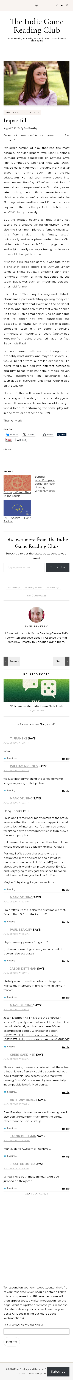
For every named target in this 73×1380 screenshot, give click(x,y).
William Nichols (24, 766)
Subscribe (57, 567)
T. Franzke (18, 738)
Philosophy (53, 587)
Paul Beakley (30, 128)
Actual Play (14, 587)
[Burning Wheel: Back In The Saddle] (17, 483)
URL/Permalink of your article (23, 1325)
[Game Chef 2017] (11, 661)
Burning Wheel (33, 587)
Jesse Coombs (22, 1164)
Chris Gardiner (22, 1054)
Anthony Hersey (23, 1100)
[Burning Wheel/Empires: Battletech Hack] (50, 484)
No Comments (36, 595)
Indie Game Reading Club (22, 113)
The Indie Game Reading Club (36, 25)
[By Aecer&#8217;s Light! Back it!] (17, 508)
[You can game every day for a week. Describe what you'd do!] (61, 661)
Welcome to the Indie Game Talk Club (36, 706)
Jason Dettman (23, 968)
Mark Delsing (21, 798)
